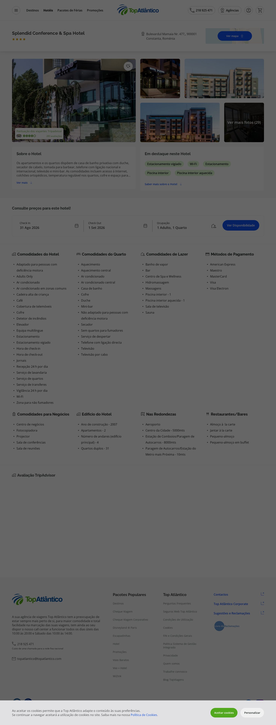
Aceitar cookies (224, 712)
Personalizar (252, 712)
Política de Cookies (144, 715)
